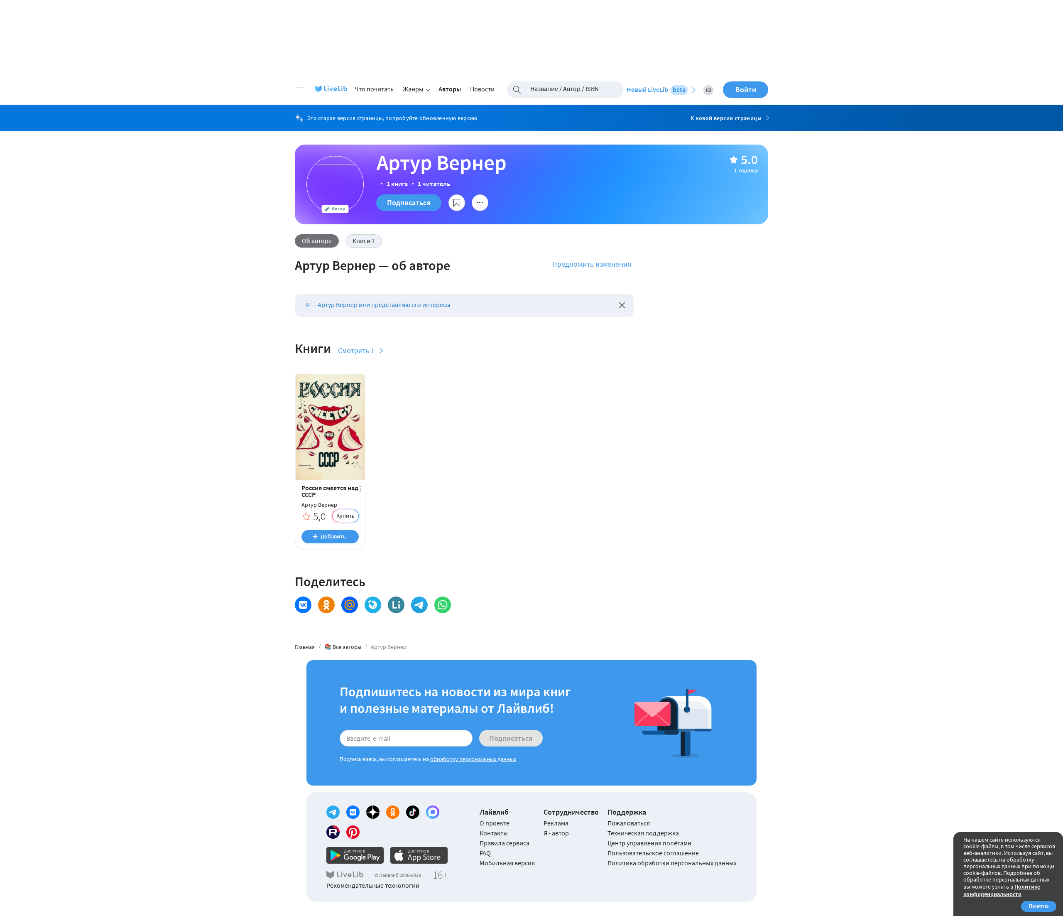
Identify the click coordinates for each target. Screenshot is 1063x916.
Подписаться (409, 202)
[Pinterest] (353, 832)
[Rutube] (333, 832)
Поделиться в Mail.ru (349, 605)
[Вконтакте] (353, 812)
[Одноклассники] (392, 812)
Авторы (449, 89)
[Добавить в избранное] (456, 202)
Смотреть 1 (356, 350)
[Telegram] (333, 812)
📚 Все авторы (342, 647)
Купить (345, 515)
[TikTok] (412, 812)
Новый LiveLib (656, 89)
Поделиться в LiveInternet (396, 605)
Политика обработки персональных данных (672, 863)
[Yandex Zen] (373, 812)
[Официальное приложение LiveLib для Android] (355, 855)
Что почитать (374, 89)
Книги (364, 240)
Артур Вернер (319, 504)
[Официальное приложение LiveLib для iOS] (419, 855)
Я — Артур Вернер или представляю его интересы (378, 304)
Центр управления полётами (649, 843)
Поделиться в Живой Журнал (373, 605)
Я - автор (556, 833)
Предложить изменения (591, 264)
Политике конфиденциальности (1001, 890)
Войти (745, 89)
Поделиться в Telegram (419, 605)
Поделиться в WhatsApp (442, 605)
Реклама (556, 823)
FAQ (485, 853)
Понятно (1039, 906)
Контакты (494, 833)
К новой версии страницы (726, 118)
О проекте (494, 823)
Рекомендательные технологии (372, 885)
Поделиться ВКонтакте (303, 605)
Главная (305, 647)
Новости (482, 89)
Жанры (413, 89)
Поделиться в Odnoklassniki (326, 605)
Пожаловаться (628, 823)
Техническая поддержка (643, 833)
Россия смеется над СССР (329, 491)
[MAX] (432, 812)
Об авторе (317, 240)
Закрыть (622, 305)
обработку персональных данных (473, 759)
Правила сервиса (504, 843)
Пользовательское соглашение (653, 853)
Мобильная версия (507, 863)
